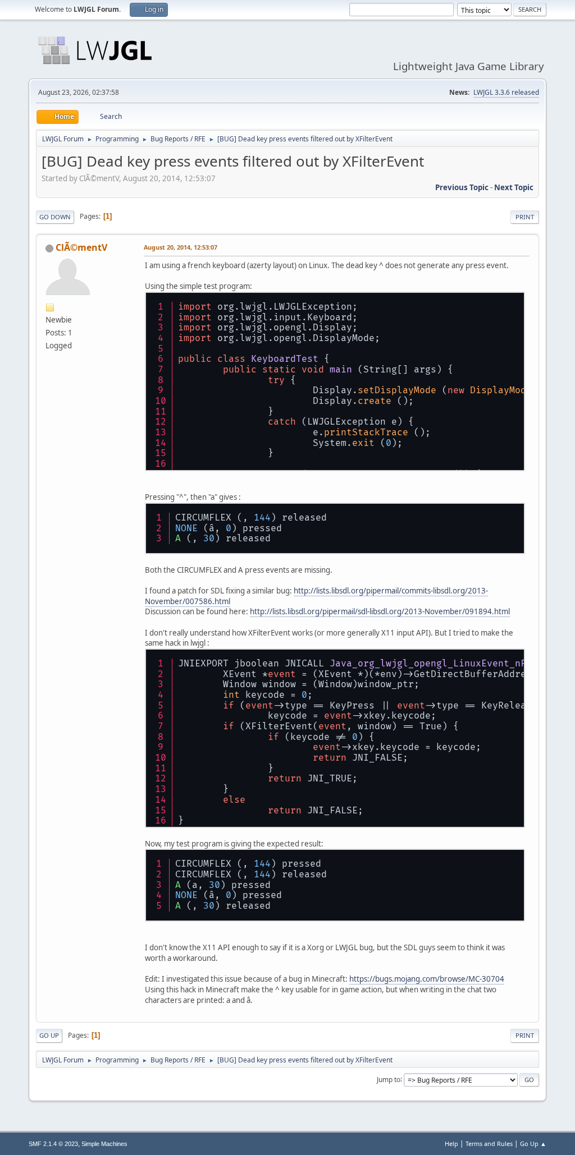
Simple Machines (104, 1143)
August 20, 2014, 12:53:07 (180, 247)
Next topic (513, 187)
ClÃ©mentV (81, 247)
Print (524, 217)
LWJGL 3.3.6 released (506, 92)
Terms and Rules (489, 1143)
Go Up (49, 1035)
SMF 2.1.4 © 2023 (53, 1143)
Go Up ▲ (533, 1143)
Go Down (55, 217)
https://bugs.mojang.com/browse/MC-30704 (426, 979)
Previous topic (462, 187)
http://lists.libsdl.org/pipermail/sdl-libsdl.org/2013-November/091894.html (380, 611)
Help (451, 1143)
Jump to (388, 1079)
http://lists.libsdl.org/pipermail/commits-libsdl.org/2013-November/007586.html (316, 596)
